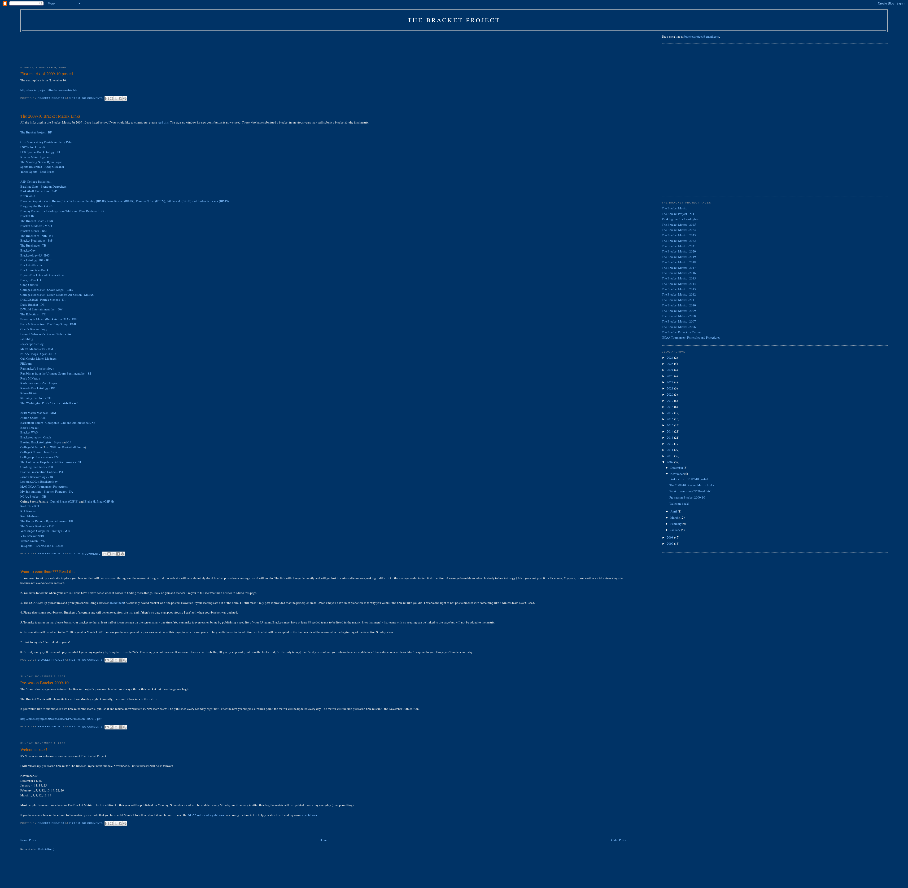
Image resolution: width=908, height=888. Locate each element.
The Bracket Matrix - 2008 (679, 316)
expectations (309, 815)
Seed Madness (29, 516)
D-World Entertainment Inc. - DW (41, 309)
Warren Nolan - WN (32, 541)
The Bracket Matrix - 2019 (679, 257)
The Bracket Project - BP (36, 132)
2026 (670, 357)
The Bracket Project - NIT (678, 214)
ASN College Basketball (36, 181)
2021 (670, 388)
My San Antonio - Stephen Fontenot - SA (46, 491)
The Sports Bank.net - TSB (37, 526)
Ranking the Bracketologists (680, 219)
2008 (670, 537)
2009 (670, 462)
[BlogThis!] (111, 98)
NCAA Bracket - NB (33, 496)
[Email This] (107, 98)
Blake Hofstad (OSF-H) (99, 501)
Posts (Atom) (46, 849)
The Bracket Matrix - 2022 (679, 241)
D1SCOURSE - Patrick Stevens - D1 (43, 299)
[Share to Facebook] (120, 98)
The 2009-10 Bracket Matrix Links (50, 116)
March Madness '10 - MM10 (38, 349)
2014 (670, 431)
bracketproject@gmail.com (701, 36)
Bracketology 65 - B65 (35, 255)
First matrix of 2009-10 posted (46, 73)
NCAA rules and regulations (206, 815)
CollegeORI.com (31, 447)
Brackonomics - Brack (34, 270)
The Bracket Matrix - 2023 (679, 235)
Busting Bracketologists (35, 442)
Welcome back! (33, 749)
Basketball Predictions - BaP (38, 191)
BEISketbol (27, 196)
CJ (69, 442)
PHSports (26, 363)
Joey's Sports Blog (32, 344)
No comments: (93, 98)
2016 (670, 419)
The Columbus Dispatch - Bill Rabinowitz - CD (50, 462)
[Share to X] (116, 98)
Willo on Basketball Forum (67, 447)
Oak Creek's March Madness (38, 358)
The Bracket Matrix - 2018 (679, 262)
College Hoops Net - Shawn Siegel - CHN (46, 289)
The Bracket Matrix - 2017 (679, 267)
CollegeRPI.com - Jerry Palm (38, 452)
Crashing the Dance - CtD (36, 467)
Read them (117, 603)
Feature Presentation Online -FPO (41, 472)
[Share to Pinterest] (124, 98)
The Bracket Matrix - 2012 (679, 294)
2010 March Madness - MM (38, 413)
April (674, 511)
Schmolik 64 (28, 393)
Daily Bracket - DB (32, 304)
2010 (670, 456)
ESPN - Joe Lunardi (32, 147)
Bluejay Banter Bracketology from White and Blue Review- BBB (62, 211)
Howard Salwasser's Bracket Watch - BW (45, 334)
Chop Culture (29, 285)
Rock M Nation (30, 378)
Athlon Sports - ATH (33, 417)
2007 (670, 543)
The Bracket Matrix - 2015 (679, 278)
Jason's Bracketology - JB (36, 477)
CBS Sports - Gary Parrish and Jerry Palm (46, 142)
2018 (670, 407)
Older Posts (618, 840)
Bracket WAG (29, 432)
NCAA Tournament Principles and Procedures (691, 337)
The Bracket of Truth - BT (36, 236)
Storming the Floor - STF (36, 398)
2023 (670, 376)
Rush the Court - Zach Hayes (38, 383)
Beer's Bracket (29, 427)
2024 (670, 370)
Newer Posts (28, 840)
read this (163, 122)
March (674, 517)
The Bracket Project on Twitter (681, 332)
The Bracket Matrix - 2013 (679, 289)
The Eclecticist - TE (33, 314)
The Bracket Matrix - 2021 (679, 246)
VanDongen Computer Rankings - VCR (45, 531)
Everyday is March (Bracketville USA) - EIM (49, 319)
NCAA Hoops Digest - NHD (38, 354)
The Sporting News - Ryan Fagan (41, 162)
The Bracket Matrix (674, 208)
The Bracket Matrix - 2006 (679, 327)
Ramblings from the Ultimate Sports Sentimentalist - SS (55, 373)
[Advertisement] (106, 45)
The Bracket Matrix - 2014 (679, 284)
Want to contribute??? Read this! (48, 571)
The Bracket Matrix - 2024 (679, 230)
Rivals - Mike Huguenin (35, 157)
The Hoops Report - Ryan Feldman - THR (46, 521)
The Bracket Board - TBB (36, 221)
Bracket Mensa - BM (33, 231)
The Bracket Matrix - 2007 (679, 321)
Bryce (57, 442)
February (676, 523)
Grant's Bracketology (33, 329)
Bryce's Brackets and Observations (42, 275)
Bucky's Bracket (30, 280)
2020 (670, 394)
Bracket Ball (28, 216)
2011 (670, 450)
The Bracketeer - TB (33, 245)
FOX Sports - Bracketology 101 (40, 152)
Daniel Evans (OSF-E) (64, 501)
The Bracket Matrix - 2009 (679, 311)
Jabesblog (26, 339)
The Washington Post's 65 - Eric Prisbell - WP (49, 403)
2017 (670, 413)
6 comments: (92, 553)
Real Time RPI (29, 506)
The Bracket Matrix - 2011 (679, 300)
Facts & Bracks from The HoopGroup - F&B (48, 324)
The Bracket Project (454, 20)
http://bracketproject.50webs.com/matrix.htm (49, 90)
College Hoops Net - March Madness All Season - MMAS (57, 294)
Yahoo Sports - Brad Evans (37, 171)
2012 (670, 444)
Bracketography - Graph (35, 437)
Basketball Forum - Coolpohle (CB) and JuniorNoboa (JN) (57, 422)
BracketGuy (28, 250)
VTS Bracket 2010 (32, 536)
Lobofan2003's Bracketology (39, 481)
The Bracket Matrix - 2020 (679, 251)
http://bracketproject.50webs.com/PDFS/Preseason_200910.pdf (60, 718)
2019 (670, 400)
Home (323, 840)
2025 (670, 364)
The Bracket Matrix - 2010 (679, 305)
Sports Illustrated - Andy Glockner (42, 166)
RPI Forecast (28, 511)
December (677, 467)
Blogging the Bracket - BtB (38, 206)
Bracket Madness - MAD (36, 226)
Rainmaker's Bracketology (37, 368)
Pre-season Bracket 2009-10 (44, 682)
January (675, 530)
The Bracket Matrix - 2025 (679, 224)
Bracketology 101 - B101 (36, 260)
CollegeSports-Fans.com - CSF (39, 457)
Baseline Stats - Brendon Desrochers (43, 186)
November (677, 474)
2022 (670, 382)
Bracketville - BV (31, 265)
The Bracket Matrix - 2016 (679, 273)
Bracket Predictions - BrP (36, 240)
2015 (670, 425)
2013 (670, 437)
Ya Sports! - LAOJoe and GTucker (41, 545)
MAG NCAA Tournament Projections (44, 486)
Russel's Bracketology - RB (37, 388)
